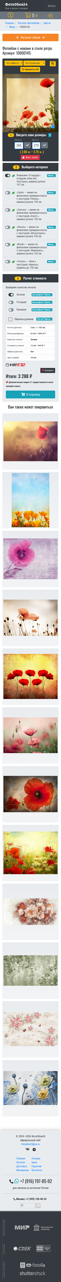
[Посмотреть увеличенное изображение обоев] (53, 63)
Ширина (18, 140)
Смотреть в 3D (32, 69)
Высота (35, 140)
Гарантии (36, 1166)
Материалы (22, 1170)
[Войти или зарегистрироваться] (50, 15)
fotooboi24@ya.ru (30, 1144)
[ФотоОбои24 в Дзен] (34, 1149)
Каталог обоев (30, 37)
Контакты (37, 1170)
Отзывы (36, 1158)
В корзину (33, 394)
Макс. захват (32, 157)
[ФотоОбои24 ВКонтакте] (27, 1149)
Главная (20, 1158)
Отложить (49, 370)
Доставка (21, 1166)
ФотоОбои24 (16, 4)
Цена (34, 1162)
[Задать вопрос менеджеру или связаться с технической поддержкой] (11, 15)
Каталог (20, 1162)
